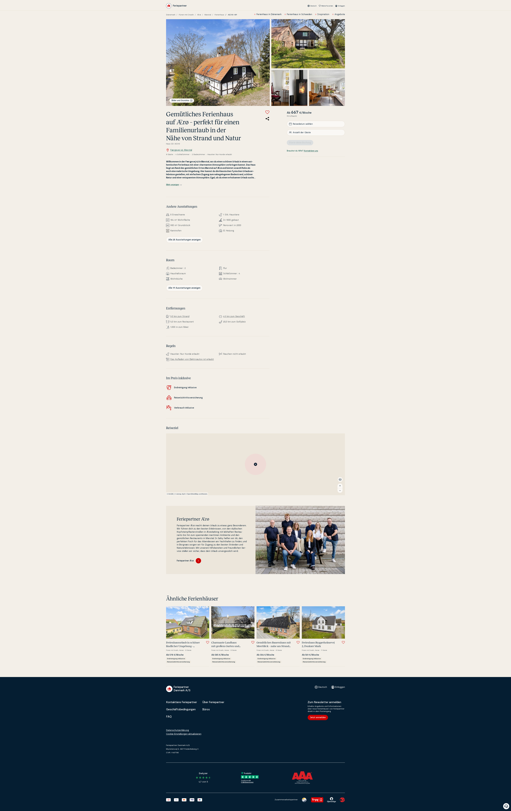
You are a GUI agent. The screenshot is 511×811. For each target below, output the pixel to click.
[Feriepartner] (176, 6)
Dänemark (170, 15)
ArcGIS (170, 494)
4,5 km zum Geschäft (234, 316)
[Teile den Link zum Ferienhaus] (267, 119)
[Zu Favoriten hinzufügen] (267, 112)
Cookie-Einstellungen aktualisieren (183, 734)
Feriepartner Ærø (185, 561)
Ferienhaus (219, 15)
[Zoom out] (340, 490)
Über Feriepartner (213, 702)
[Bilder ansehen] (218, 62)
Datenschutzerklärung (177, 730)
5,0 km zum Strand (179, 316)
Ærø (199, 15)
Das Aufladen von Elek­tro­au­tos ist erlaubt (192, 359)
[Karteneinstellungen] (340, 479)
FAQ (169, 716)
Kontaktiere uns (311, 151)
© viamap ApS (180, 494)
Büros (206, 709)
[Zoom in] (340, 485)
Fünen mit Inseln (186, 15)
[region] (255, 464)
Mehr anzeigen (172, 185)
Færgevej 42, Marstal (181, 150)
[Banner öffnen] (506, 806)
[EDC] (304, 799)
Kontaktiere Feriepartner (181, 702)
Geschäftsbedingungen (181, 709)
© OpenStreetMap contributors (196, 494)
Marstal (208, 15)
